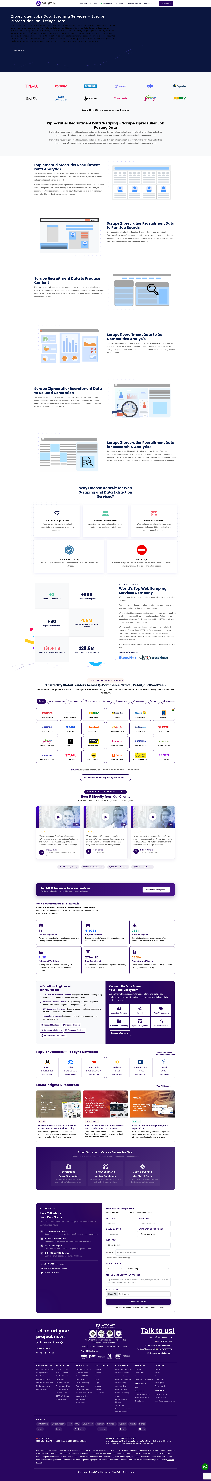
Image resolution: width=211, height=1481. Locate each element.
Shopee (98, 1389)
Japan (40, 1429)
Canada (132, 1424)
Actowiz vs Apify (120, 1382)
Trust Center (139, 1401)
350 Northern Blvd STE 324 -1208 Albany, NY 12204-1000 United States (61, 1439)
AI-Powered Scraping (43, 1379)
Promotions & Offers (63, 1386)
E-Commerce (92, 701)
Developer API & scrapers (144, 1379)
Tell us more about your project (123, 1275)
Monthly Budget (114, 1264)
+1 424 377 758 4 (165, 1341)
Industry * (111, 1240)
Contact (92, 1346)
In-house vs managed (122, 1393)
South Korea (80, 1429)
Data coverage (140, 1376)
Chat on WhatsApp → (52, 1272)
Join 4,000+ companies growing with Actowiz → (105, 778)
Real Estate (170, 701)
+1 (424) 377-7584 (51, 1264)
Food (107, 701)
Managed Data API (42, 1372)
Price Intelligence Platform (121, 1401)
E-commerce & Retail (83, 1369)
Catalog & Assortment (63, 1376)
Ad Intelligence (61, 1399)
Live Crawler (40, 1376)
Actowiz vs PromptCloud (123, 1379)
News (125, 1346)
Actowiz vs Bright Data (123, 1369)
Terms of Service (129, 1472)
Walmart (98, 1372)
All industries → (81, 1403)
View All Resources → (165, 1086)
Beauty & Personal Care (84, 1393)
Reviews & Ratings (62, 1382)
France (142, 1424)
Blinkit (97, 1379)
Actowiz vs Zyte (120, 1386)
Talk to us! (158, 1330)
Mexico (142, 1429)
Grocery (76, 701)
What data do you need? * (151, 1229)
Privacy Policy (116, 1472)
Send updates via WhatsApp (119, 1257)
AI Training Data (41, 1389)
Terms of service (160, 1386)
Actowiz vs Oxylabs (122, 1372)
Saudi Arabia (88, 1424)
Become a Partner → (119, 1033)
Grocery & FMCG (82, 1376)
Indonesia (102, 1429)
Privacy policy (159, 1382)
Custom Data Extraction (44, 1382)
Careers (100, 1346)
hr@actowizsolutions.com (161, 1353)
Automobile (140, 701)
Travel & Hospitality (82, 1382)
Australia (122, 1424)
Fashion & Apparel (82, 1389)
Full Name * (111, 1218)
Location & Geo (61, 1393)
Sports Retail (123, 701)
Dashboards (139, 1372)
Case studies (139, 1391)
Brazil (58, 1429)
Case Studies (110, 1346)
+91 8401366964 (165, 1349)
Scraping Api (119, 1405)
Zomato (98, 1386)
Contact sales (159, 1379)
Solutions (138, 1369)
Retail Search (60, 1379)
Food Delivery (80, 1379)
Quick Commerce (58, 701)
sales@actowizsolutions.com (55, 1268)
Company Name (113, 1229)
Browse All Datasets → (165, 1053)
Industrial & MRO (82, 1396)
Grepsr (117, 1396)
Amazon (98, 1369)
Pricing (157, 1372)
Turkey (122, 1429)
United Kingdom (58, 1424)
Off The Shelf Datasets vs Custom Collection (124, 1410)
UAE (77, 1424)
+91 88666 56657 (165, 1337)
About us (158, 1369)
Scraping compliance (142, 1394)
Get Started (19, 50)
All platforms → (100, 1393)
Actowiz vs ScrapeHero (123, 1376)
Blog (119, 1346)
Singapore (111, 1424)
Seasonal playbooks (142, 1397)
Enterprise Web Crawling (45, 1369)
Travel (155, 701)
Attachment (112, 1289)
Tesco (97, 1376)
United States (43, 1424)
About (84, 1346)
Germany (100, 1424)
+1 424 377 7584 (161, 1394)
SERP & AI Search (62, 1396)
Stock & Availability (62, 1372)
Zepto (97, 1382)
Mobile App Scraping (43, 1386)
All (43, 701)
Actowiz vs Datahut (121, 1389)
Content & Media (62, 1389)
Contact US (166, 4)
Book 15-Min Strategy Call (156, 890)
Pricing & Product (62, 1369)
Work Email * (145, 1218)
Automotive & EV (81, 1399)
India (70, 1424)
